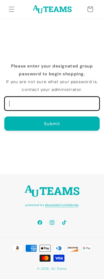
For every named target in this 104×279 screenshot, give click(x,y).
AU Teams (59, 269)
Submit (52, 124)
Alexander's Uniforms (62, 205)
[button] (11, 9)
